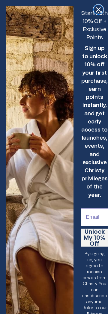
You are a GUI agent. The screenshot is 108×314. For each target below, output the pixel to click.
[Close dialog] (98, 9)
